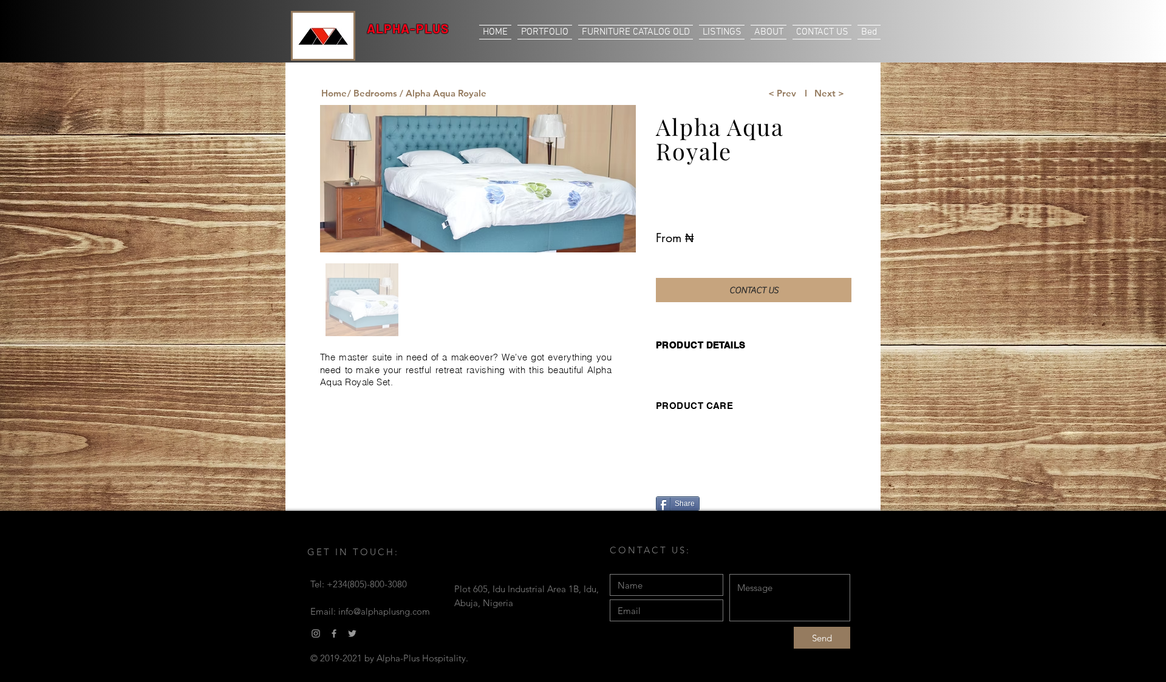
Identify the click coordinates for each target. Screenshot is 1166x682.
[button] (443, 93)
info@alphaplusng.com (384, 611)
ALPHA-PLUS (408, 28)
